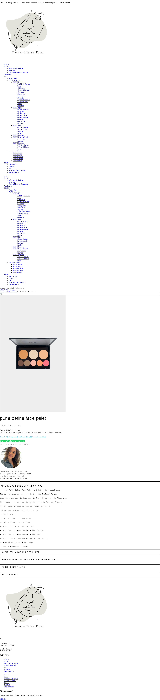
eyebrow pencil (22, 115)
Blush (19, 86)
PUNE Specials (18, 143)
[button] (1, 294)
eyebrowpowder (23, 117)
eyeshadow (21, 121)
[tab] (80, 552)
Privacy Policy (14, 172)
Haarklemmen (18, 159)
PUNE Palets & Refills (21, 137)
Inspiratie (12, 70)
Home (6, 64)
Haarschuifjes (17, 155)
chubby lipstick (22, 127)
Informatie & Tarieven (16, 68)
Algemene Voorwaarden (17, 170)
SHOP (6, 76)
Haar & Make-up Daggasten (18, 72)
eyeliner (20, 119)
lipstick (19, 133)
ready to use (21, 139)
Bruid (6, 66)
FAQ (10, 168)
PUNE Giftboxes (23, 147)
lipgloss (20, 131)
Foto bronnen (9, 671)
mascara (20, 123)
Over (6, 163)
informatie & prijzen (11, 663)
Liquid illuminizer (23, 100)
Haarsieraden (17, 153)
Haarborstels (17, 161)
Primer (19, 104)
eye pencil (20, 112)
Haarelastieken (18, 157)
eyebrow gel (21, 113)
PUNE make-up (14, 80)
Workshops (8, 74)
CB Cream (21, 88)
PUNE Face (17, 82)
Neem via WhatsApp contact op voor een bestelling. (23, 437)
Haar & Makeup (10, 665)
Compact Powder (23, 90)
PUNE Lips (17, 125)
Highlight (20, 98)
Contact (11, 166)
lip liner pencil (22, 129)
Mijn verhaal (13, 165)
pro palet (20, 141)
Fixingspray (21, 94)
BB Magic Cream (23, 84)
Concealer (20, 92)
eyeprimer (20, 106)
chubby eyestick (23, 110)
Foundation (21, 96)
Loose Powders (22, 102)
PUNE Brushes (18, 135)
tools (19, 149)
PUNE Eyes (17, 108)
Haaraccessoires (14, 151)
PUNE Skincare (23, 145)
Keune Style (13, 78)
